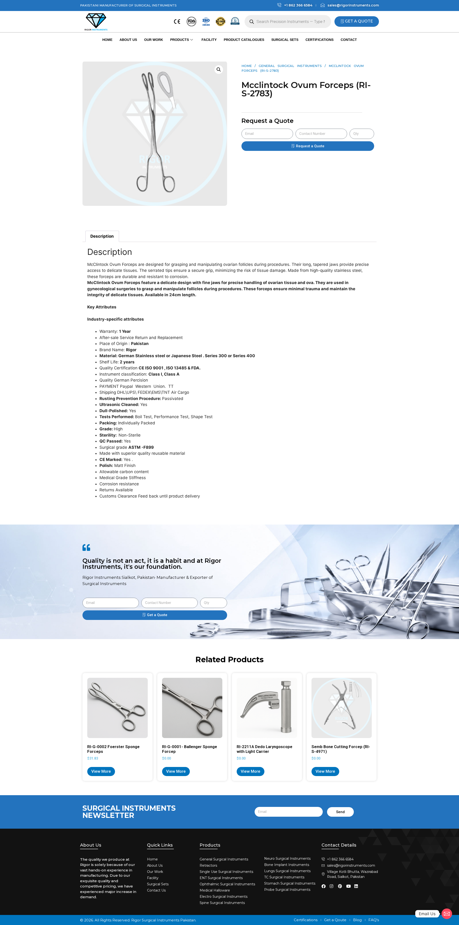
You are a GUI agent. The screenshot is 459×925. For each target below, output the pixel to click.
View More (101, 771)
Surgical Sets (284, 40)
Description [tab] (102, 236)
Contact (349, 40)
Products (179, 40)
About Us (128, 40)
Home (107, 40)
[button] (218, 69)
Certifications (319, 40)
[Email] (447, 914)
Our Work (153, 40)
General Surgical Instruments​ (290, 66)
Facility (209, 40)
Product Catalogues (244, 40)
